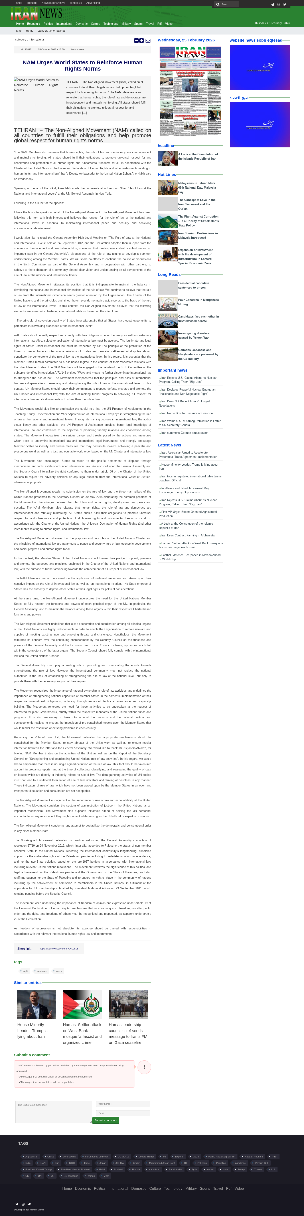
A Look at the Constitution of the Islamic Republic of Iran (186, 526)
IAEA (274, 1156)
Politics (48, 23)
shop (19, 2)
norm (59, 971)
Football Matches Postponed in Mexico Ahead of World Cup (190, 557)
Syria (194, 1169)
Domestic (81, 23)
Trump (241, 1169)
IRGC (72, 1163)
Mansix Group (37, 1209)
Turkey (258, 1169)
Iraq (57, 1163)
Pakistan (202, 1163)
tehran (210, 1169)
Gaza (196, 1156)
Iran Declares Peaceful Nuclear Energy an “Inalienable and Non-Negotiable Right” (187, 391)
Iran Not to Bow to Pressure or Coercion (186, 413)
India (27, 1163)
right (25, 971)
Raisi (102, 1169)
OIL (186, 1163)
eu (164, 1156)
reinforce (42, 971)
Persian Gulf (261, 1163)
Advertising (93, 2)
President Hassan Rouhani (75, 1169)
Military (126, 23)
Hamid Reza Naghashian (221, 1156)
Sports (138, 23)
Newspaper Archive (53, 2)
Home (20, 23)
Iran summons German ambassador (184, 432)
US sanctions (71, 1176)
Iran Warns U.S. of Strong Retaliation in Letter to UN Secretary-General (190, 423)
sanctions (154, 1169)
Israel (87, 1163)
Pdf (159, 23)
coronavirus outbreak (96, 1156)
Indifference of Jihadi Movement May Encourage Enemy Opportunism (184, 490)
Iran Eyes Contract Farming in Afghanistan (188, 535)
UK (27, 1176)
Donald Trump (146, 1156)
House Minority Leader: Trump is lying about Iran (32, 1030)
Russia (136, 1169)
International (64, 23)
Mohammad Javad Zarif (162, 1163)
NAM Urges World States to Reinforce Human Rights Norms (82, 65)
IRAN (43, 1163)
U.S (273, 1169)
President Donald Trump (38, 1169)
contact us (76, 2)
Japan (102, 1163)
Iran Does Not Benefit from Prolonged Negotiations (184, 403)
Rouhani (118, 1169)
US (52, 1176)
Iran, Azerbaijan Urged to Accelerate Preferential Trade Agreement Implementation (188, 454)
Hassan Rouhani (254, 1156)
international (57, 30)
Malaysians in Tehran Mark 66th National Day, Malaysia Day (197, 187)
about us (32, 2)
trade (225, 1169)
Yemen (91, 1176)
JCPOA (120, 1163)
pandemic (240, 1163)
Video (168, 23)
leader (136, 1163)
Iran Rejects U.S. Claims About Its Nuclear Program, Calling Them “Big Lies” (188, 380)
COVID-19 (123, 1156)
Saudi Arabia (175, 1169)
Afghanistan (31, 1156)
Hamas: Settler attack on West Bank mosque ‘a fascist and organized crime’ (191, 545)
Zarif (106, 1176)
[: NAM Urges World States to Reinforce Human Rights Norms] (148, 40)
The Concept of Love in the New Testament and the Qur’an (196, 204)
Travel (150, 23)
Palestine (221, 1163)
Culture (95, 23)
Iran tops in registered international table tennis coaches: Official (190, 478)
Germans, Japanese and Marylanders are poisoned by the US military (198, 354)
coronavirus (69, 1156)
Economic (33, 23)
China (50, 1156)
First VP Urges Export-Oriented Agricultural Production (188, 514)
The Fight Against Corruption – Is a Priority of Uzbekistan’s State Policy (198, 221)
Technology (110, 23)
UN (40, 1176)
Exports (179, 1156)
